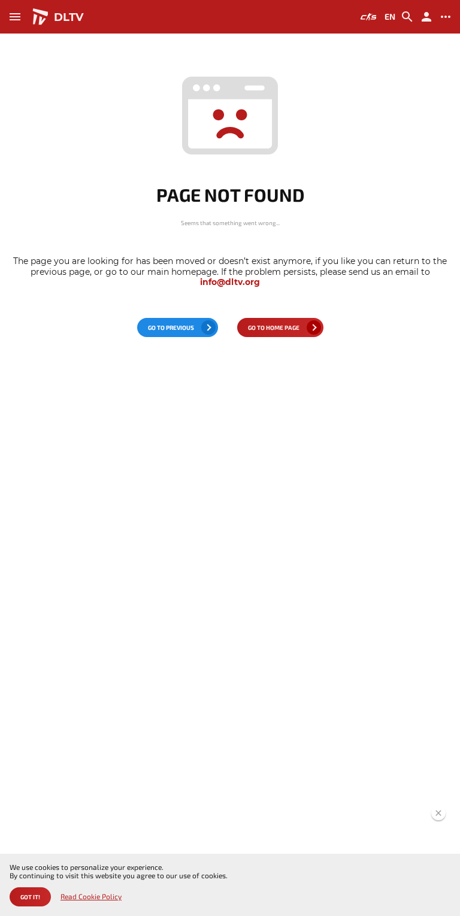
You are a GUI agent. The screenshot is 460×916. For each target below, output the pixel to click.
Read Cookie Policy (91, 896)
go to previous (171, 327)
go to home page (273, 327)
